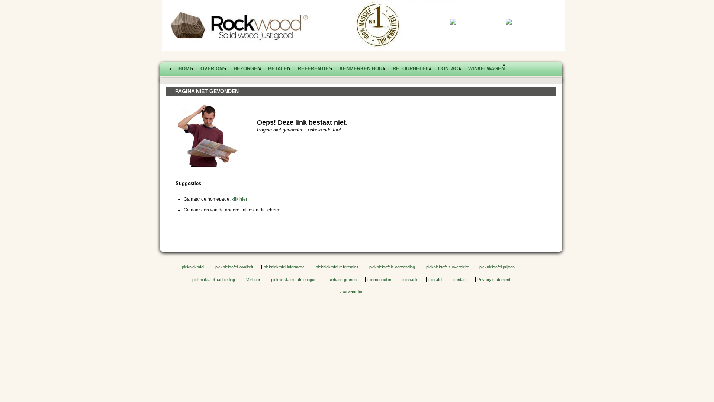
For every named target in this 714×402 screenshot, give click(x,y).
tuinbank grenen (342, 279)
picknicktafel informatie (284, 267)
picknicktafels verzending (392, 267)
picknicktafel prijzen (497, 267)
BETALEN (279, 68)
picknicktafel (193, 267)
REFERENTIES (315, 68)
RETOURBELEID (412, 68)
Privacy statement (493, 279)
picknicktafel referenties (337, 267)
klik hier (239, 199)
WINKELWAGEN (486, 68)
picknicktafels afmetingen (293, 279)
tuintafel (435, 279)
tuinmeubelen (379, 279)
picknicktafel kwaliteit (234, 267)
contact (460, 279)
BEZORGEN (247, 68)
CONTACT (449, 68)
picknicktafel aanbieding (213, 279)
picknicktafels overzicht (447, 267)
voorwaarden (351, 291)
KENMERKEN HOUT (362, 68)
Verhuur (253, 279)
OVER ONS (213, 68)
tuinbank (410, 279)
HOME (185, 68)
